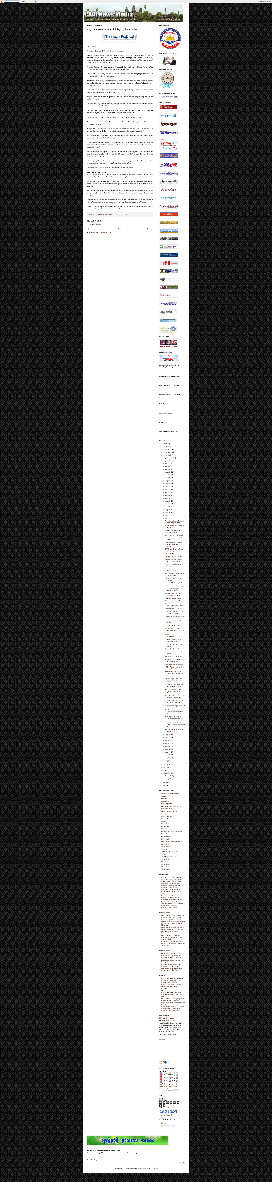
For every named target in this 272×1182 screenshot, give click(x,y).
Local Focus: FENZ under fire (171, 957)
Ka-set (163, 821)
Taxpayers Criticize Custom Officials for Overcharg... (174, 701)
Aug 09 (168, 740)
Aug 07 (168, 743)
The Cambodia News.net (169, 851)
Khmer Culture (166, 824)
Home (120, 229)
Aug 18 (168, 501)
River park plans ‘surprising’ (174, 586)
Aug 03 (168, 755)
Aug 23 (168, 486)
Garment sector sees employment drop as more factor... (174, 630)
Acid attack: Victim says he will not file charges (174, 612)
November (167, 452)
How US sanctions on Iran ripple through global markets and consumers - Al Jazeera (172, 980)
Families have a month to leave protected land (173, 594)
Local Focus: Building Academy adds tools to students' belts (171, 965)
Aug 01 (168, 761)
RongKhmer (165, 844)
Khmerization (165, 836)
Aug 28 (168, 472)
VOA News (164, 862)
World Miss (165, 867)
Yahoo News (165, 869)
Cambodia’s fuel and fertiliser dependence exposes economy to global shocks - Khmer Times (172, 879)
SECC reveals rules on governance (172, 636)
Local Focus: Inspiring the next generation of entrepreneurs (171, 969)
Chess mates (169, 554)
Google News (165, 819)
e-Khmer (164, 814)
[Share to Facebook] (124, 214)
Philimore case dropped (173, 598)
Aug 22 (168, 489)
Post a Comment (95, 224)
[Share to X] (122, 214)
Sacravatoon (165, 846)
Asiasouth (164, 796)
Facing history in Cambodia (174, 656)
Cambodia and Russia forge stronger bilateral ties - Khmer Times (171, 891)
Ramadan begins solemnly (174, 556)
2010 (164, 446)
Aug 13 (168, 515)
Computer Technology (166, 1115)
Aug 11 (167, 734)
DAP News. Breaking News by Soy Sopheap (174, 550)
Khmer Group (165, 826)
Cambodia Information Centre (171, 806)
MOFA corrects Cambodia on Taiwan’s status (174, 531)
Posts (164, 1123)
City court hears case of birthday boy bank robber (174, 605)
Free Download (166, 816)
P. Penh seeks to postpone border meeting (174, 660)
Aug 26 (168, 478)
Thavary (164, 849)
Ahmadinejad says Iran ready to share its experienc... (175, 696)
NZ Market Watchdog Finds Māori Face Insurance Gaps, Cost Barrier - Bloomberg (173, 943)
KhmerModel (165, 839)
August (166, 461)
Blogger (155, 1168)
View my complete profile (167, 1034)
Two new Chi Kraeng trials (173, 583)
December (167, 449)
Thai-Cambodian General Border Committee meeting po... (175, 724)
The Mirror (164, 854)
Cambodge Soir (166, 803)
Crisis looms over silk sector (174, 625)
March (166, 773)
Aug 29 (168, 469)
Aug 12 (168, 518)
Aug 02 (168, 758)
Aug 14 (168, 512)
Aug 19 (168, 498)
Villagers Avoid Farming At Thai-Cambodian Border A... (174, 718)
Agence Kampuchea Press (170, 793)
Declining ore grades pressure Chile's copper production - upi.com (171, 986)
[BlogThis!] (120, 214)
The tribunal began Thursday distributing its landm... (174, 522)
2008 (164, 785)
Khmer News (165, 834)
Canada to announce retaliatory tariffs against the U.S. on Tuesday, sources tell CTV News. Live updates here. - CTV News (173, 1007)
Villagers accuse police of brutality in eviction (173, 589)
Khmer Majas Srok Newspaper (171, 831)
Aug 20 (168, 495)
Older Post (148, 229)
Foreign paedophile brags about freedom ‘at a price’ (174, 560)
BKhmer (164, 798)
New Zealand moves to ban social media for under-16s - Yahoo (172, 916)
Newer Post (91, 229)
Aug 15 (168, 510)
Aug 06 (168, 746)
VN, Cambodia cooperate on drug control (174, 730)
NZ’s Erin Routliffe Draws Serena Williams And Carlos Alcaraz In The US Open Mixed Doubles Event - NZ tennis (173, 922)
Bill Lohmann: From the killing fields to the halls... (175, 706)
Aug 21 (168, 492)
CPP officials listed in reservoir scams (172, 570)
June (165, 767)
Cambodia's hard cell (172, 649)
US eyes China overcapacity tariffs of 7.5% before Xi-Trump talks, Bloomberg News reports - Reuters (173, 1000)
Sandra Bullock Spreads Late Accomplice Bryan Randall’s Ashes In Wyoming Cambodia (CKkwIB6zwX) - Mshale (172, 904)
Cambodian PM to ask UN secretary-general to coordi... (173, 544)
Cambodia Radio (167, 808)
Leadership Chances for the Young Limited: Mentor (174, 685)
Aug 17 (168, 504)
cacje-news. (165, 801)
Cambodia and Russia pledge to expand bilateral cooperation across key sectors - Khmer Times (172, 897)
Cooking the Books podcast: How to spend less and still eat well (172, 954)
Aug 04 (168, 752)
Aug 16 (168, 507)
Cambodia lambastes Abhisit (174, 664)
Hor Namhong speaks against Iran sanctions (175, 574)
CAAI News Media (168, 1018)
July (165, 764)
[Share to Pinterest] (126, 214)
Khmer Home (165, 829)
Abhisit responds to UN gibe (174, 601)
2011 (163, 444)
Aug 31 (168, 463)
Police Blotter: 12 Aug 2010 (174, 608)
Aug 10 (168, 737)
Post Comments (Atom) (104, 232)
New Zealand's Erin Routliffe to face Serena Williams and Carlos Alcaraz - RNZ (172, 937)
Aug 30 (168, 466)
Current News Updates (169, 811)
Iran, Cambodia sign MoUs (174, 535)
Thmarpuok (165, 859)
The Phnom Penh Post (168, 857)
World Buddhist (166, 864)
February (167, 776)
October (166, 455)
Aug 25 (168, 481)
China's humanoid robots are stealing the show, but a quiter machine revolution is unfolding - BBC (172, 993)
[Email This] (118, 214)
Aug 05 (168, 749)
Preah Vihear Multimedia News (171, 841)
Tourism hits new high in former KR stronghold (173, 640)
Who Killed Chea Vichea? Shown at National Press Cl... (174, 673)
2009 (164, 782)
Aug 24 (168, 483)
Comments (166, 1127)
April (165, 770)
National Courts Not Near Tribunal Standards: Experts (173, 680)
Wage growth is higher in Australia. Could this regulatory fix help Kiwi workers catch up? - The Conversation (172, 930)
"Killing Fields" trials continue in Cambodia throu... (174, 668)
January (166, 779)
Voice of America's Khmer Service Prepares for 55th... (173, 691)
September (167, 458)
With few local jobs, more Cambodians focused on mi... (174, 711)
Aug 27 (168, 475)
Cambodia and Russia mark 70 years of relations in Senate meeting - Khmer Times (171, 885)
